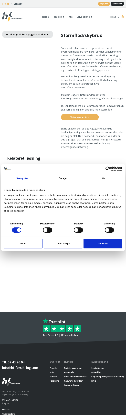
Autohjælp (69, 372)
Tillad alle (102, 243)
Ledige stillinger (71, 385)
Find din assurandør (73, 368)
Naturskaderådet (80, 117)
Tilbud (114, 16)
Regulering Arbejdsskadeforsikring (107, 376)
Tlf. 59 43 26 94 (13, 362)
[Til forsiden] (12, 16)
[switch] (47, 230)
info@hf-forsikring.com (20, 368)
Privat (5, 3)
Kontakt (6, 409)
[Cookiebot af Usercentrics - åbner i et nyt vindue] (108, 168)
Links (93, 380)
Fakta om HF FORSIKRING (75, 376)
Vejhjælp (104, 3)
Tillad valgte (63, 243)
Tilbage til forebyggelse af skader (29, 34)
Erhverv (18, 3)
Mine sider (117, 3)
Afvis (23, 243)
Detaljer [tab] (63, 178)
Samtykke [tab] (22, 178)
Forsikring (58, 16)
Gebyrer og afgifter (73, 380)
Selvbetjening (84, 16)
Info (70, 16)
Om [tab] (104, 178)
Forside (45, 16)
